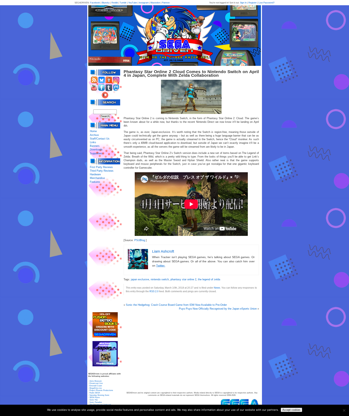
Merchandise (97, 178)
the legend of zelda (209, 279)
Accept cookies (291, 409)
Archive (94, 135)
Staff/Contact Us (99, 138)
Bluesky (106, 2)
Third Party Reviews (102, 170)
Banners (95, 145)
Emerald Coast (95, 386)
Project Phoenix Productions (101, 390)
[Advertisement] (105, 248)
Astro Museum (95, 381)
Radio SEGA (94, 393)
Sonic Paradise (95, 402)
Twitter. (160, 265)
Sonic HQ (93, 400)
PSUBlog (139, 240)
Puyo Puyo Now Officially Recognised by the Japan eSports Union (218, 308)
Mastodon (155, 2)
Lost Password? (266, 2)
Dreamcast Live (96, 383)
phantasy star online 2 (183, 279)
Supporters (96, 153)
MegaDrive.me (95, 388)
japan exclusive (140, 279)
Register (252, 2)
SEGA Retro (94, 397)
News (217, 287)
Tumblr (123, 2)
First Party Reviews (101, 167)
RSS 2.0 (154, 291)
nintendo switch (160, 279)
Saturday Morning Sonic (99, 395)
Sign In (243, 2)
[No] (344, 410)
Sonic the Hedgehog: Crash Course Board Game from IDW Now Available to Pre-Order (176, 304)
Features (95, 181)
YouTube (132, 2)
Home (93, 131)
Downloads (96, 149)
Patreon (166, 2)
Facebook (95, 2)
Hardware (95, 174)
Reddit (114, 2)
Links (93, 142)
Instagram (144, 2)
